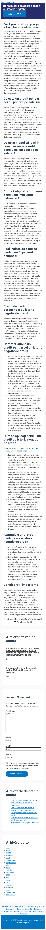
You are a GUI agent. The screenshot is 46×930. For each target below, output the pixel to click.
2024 (8, 858)
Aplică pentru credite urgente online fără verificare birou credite (21, 670)
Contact (23, 914)
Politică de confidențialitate (32, 906)
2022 (8, 890)
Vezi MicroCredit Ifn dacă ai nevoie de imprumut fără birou (24, 809)
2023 (8, 875)
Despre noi (10, 909)
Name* (9, 737)
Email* (8, 746)
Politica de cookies (10, 906)
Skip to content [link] (7, 2)
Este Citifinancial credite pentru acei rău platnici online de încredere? (24, 802)
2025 (8, 848)
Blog (7, 659)
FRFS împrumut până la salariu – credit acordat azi (24, 818)
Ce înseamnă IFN (20, 911)
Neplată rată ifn (35, 911)
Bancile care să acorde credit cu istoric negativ (21, 7)
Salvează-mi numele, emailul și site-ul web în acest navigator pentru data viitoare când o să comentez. (23, 765)
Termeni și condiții (24, 909)
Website (9, 755)
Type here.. (10, 711)
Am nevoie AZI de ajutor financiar (25, 822)
